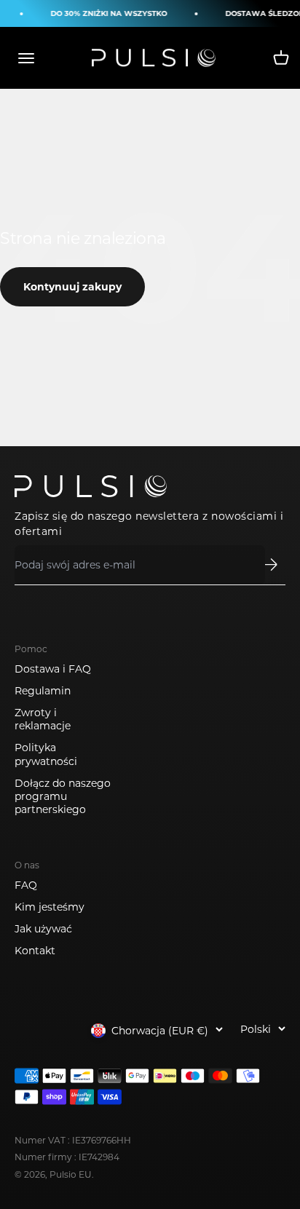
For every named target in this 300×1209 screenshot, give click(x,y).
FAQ (26, 885)
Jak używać (43, 928)
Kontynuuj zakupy (72, 286)
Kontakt (35, 950)
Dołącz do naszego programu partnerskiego (63, 796)
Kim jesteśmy (49, 906)
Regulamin (43, 690)
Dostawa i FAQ (53, 668)
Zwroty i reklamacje (43, 719)
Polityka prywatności (46, 754)
